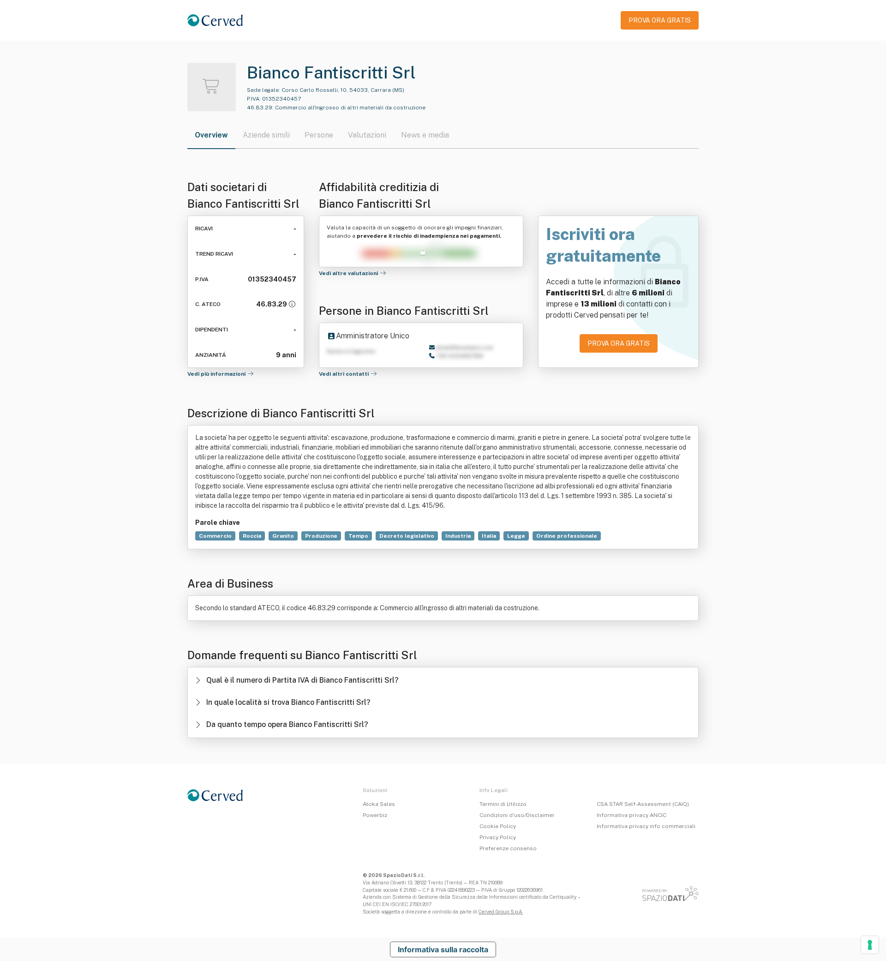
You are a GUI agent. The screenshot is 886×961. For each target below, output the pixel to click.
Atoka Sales (379, 804)
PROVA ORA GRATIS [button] (660, 20)
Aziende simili (266, 135)
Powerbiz (375, 815)
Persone (319, 135)
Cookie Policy (497, 826)
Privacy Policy (497, 837)
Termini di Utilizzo (503, 804)
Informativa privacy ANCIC (631, 815)
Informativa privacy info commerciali (646, 826)
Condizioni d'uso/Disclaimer (517, 815)
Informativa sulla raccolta (443, 949)
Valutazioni (367, 135)
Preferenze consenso (508, 848)
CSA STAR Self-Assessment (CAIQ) (643, 804)
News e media (425, 135)
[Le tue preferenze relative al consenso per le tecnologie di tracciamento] (870, 945)
